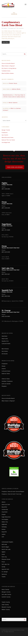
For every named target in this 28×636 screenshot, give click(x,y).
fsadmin (5, 28)
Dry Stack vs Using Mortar (9, 68)
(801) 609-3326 (6, 296)
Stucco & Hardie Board (8, 63)
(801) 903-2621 (6, 274)
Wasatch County (6, 607)
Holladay (4, 527)
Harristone (5, 351)
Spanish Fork (5, 569)
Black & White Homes (8, 73)
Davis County (5, 589)
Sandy (3, 566)
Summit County (6, 597)
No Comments (20, 28)
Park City (4, 557)
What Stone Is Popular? (8, 66)
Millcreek (4, 544)
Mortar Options (13, 102)
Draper (4, 514)
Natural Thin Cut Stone (8, 140)
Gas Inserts (5, 135)
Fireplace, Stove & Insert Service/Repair (13, 491)
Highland (4, 524)
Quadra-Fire (5, 341)
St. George (5, 571)
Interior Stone (6, 378)
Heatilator (4, 336)
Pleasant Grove (6, 559)
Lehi (3, 536)
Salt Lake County (6, 594)
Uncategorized (11, 28)
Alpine (3, 502)
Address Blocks (16, 89)
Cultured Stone (6, 343)
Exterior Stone (6, 373)
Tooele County (6, 602)
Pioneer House (13, 83)
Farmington (5, 519)
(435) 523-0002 (6, 316)
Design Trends (6, 130)
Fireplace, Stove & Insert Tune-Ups (11, 494)
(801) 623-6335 (6, 252)
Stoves (3, 366)
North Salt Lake (6, 549)
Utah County (5, 604)
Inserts (4, 368)
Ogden (3, 552)
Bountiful (4, 507)
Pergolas (4, 386)
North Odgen (5, 547)
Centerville (5, 509)
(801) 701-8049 (6, 230)
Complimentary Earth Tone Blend (12, 24)
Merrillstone (5, 348)
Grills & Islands (6, 383)
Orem (3, 554)
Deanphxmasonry (8, 95)
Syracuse (4, 574)
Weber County (6, 609)
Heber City (5, 522)
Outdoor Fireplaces (7, 381)
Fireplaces (5, 132)
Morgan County (6, 592)
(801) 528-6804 (6, 189)
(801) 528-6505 (6, 208)
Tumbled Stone (6, 71)
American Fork (6, 504)
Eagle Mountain (6, 517)
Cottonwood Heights (7, 542)
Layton (3, 534)
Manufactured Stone (7, 137)
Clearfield (4, 512)
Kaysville (4, 531)
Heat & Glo (5, 338)
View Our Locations (15, 167)
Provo (3, 561)
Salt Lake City (5, 564)
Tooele (3, 576)
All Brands (5, 353)
